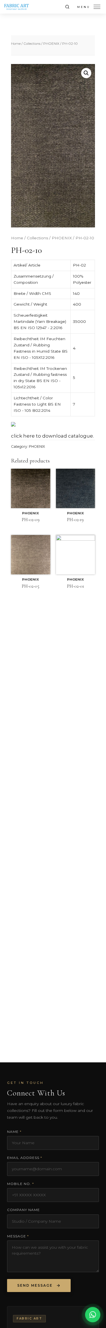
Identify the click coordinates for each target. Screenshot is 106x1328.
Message (18, 1236)
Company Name (23, 1210)
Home (16, 44)
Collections (31, 44)
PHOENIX (51, 44)
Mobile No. (20, 1184)
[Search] (67, 7)
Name (14, 1131)
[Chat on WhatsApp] (92, 1314)
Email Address (24, 1158)
